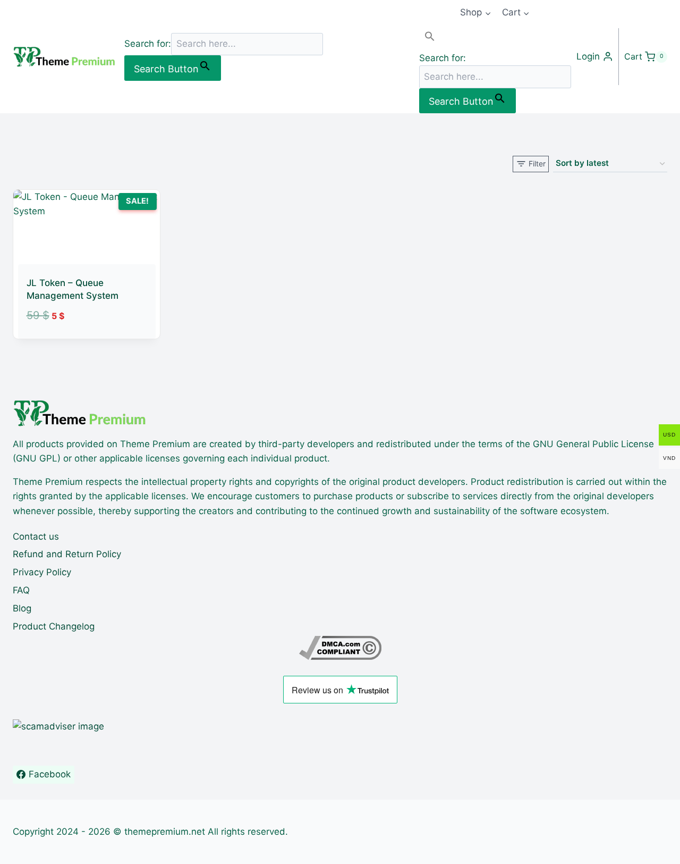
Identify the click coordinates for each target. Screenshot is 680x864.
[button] (495, 39)
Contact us (36, 536)
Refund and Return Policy (67, 554)
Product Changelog (54, 626)
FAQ (21, 590)
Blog (22, 608)
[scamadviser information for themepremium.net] (340, 726)
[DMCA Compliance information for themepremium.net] (340, 648)
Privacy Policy (42, 572)
